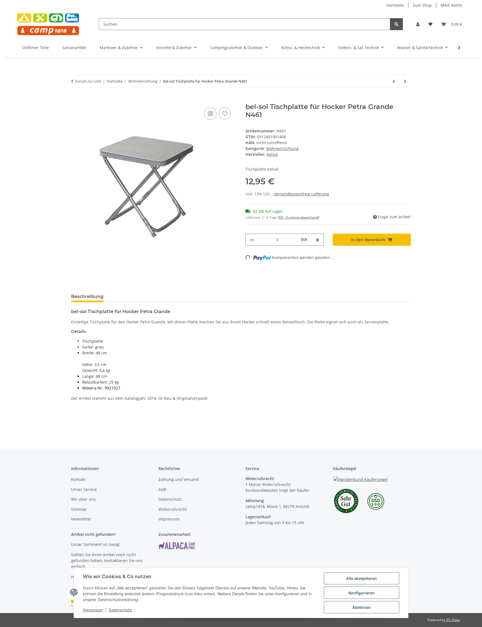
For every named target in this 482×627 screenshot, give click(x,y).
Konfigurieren (361, 592)
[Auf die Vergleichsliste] (210, 113)
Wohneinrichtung (282, 148)
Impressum (93, 609)
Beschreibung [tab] (87, 296)
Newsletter (81, 519)
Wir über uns (83, 499)
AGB (162, 489)
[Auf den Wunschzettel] (225, 113)
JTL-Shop (453, 620)
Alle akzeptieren (361, 578)
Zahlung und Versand (178, 479)
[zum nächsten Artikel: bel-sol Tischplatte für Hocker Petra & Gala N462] (405, 81)
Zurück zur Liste (88, 81)
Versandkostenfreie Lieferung (301, 194)
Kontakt (78, 479)
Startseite (395, 5)
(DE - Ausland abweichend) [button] (298, 217)
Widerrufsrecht (172, 509)
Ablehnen (361, 607)
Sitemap (78, 509)
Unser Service (84, 489)
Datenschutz (120, 609)
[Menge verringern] (252, 239)
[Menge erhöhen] (317, 239)
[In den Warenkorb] (75, 100)
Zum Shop (422, 5)
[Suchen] (396, 24)
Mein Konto (451, 5)
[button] (418, 24)
